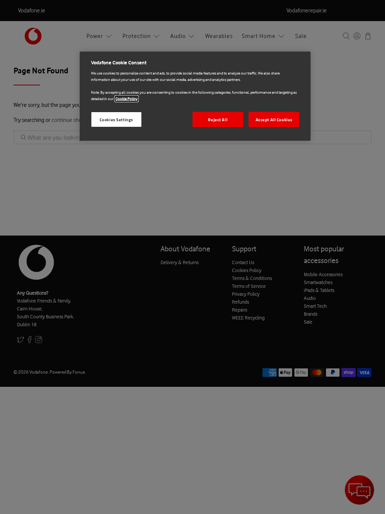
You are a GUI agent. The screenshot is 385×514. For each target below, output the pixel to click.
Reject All (217, 119)
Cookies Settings (116, 119)
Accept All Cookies (274, 119)
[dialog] (195, 96)
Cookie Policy (126, 98)
